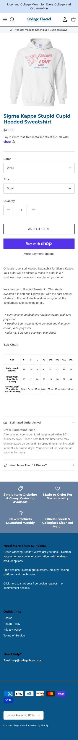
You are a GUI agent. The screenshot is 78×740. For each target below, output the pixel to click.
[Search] (14, 19)
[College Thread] (39, 19)
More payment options (39, 253)
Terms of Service (14, 635)
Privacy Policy (12, 629)
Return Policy (11, 623)
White (10, 167)
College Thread (19, 725)
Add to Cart (39, 228)
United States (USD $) (20, 715)
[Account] (63, 19)
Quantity (9, 201)
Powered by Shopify (38, 725)
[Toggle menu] (5, 19)
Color (7, 159)
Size (6, 179)
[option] (39, 72)
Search (7, 618)
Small (10, 188)
